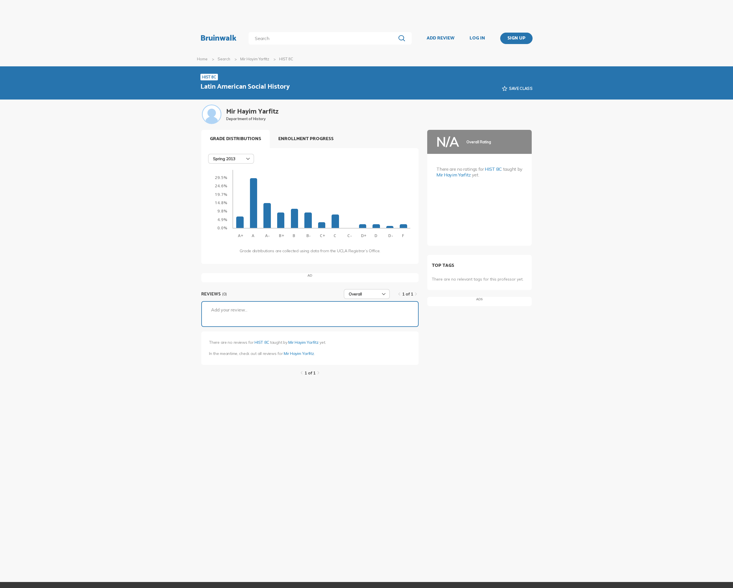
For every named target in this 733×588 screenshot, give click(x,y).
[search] (323, 38)
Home (202, 59)
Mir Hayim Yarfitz (254, 59)
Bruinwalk (218, 38)
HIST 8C (262, 342)
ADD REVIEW (440, 38)
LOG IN (477, 38)
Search (224, 59)
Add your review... (229, 310)
